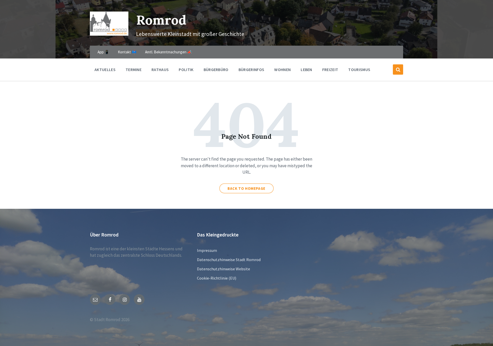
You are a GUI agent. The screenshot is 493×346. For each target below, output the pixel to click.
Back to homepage (246, 188)
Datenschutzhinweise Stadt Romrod (229, 259)
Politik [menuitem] (186, 69)
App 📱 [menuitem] (103, 52)
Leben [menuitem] (306, 69)
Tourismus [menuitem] (359, 69)
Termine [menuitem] (133, 69)
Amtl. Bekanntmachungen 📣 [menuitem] (168, 52)
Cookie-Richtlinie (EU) (216, 278)
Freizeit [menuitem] (330, 69)
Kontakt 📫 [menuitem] (127, 52)
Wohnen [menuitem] (282, 69)
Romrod (161, 20)
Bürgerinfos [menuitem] (251, 69)
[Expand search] (398, 69)
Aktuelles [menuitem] (105, 69)
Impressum (207, 250)
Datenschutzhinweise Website (223, 268)
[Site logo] (109, 34)
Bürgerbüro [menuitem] (216, 69)
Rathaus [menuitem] (160, 69)
